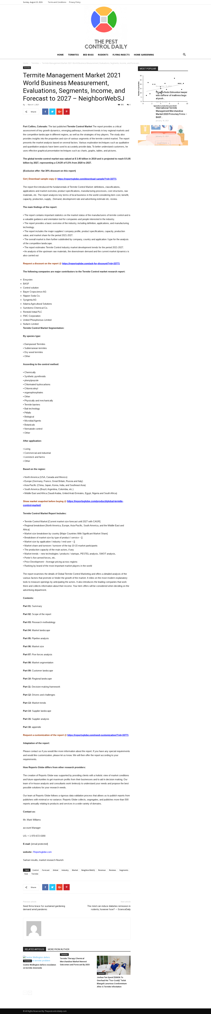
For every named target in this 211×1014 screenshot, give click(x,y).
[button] (184, 54)
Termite (34, 874)
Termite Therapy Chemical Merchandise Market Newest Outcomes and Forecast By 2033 (75, 961)
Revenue (102, 870)
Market (75, 870)
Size (26, 874)
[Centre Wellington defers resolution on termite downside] (40, 959)
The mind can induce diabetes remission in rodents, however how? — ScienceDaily (109, 908)
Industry (65, 870)
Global (55, 870)
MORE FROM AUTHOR (58, 949)
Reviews (112, 870)
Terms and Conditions (57, 2)
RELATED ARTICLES (34, 949)
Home (60, 54)
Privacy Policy (74, 2)
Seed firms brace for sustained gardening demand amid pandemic (44, 908)
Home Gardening (144, 54)
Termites (73, 54)
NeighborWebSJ (88, 870)
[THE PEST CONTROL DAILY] (105, 27)
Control (35, 870)
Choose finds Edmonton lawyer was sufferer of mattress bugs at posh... (171, 95)
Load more (162, 143)
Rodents (103, 54)
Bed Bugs (88, 54)
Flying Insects (121, 54)
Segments (123, 870)
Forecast (45, 870)
